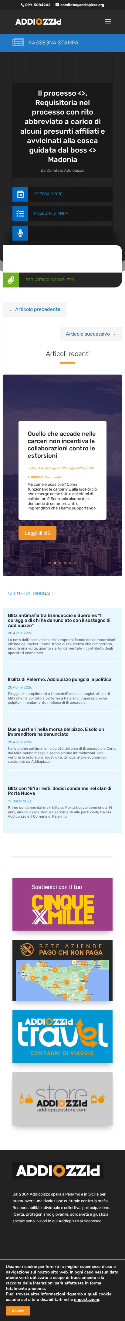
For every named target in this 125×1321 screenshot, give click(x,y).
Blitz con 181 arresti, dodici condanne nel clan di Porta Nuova (59, 791)
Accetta (18, 1311)
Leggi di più (37, 533)
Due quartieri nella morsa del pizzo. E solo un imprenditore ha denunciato (56, 732)
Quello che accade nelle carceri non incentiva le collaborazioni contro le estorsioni (62, 444)
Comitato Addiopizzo (65, 170)
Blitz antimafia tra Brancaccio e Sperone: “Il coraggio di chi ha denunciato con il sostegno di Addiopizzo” (59, 620)
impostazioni (86, 1299)
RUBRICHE (35, 477)
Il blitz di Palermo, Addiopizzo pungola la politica (60, 679)
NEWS (90, 468)
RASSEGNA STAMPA (50, 213)
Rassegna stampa (53, 42)
